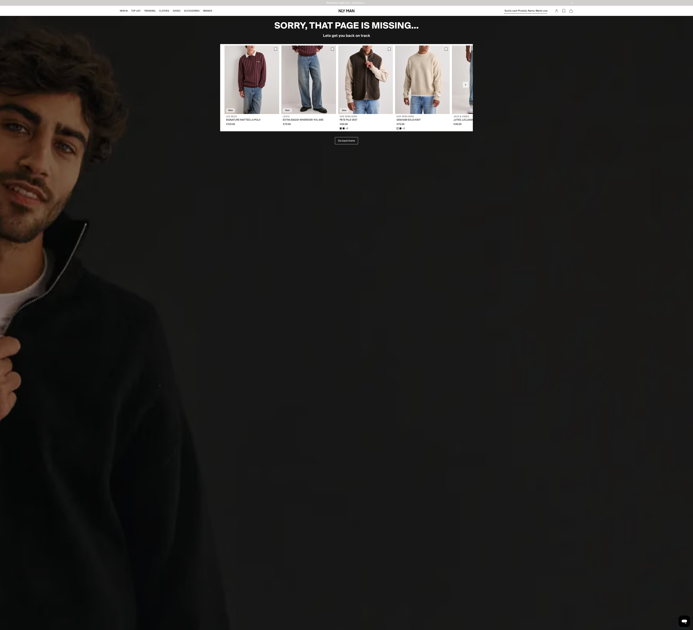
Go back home (346, 140)
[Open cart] (571, 11)
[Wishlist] (564, 11)
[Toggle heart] (275, 49)
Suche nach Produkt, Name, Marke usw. (526, 10)
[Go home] (346, 10)
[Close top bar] (572, 2)
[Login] (556, 11)
